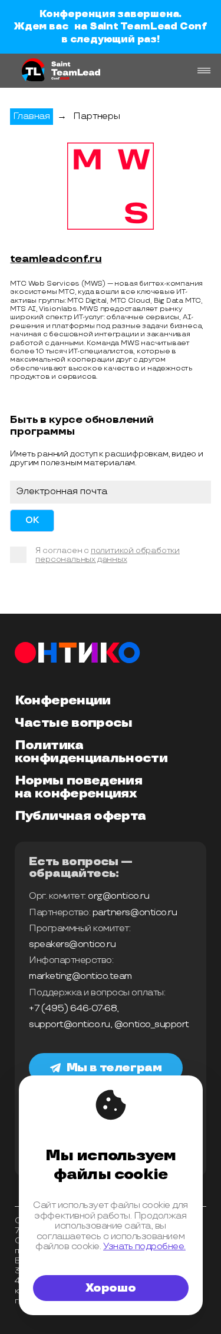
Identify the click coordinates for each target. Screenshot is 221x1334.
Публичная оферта (80, 816)
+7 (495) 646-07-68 (73, 1008)
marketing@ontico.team (80, 976)
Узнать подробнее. (144, 1246)
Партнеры (96, 116)
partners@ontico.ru (135, 912)
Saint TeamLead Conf (148, 26)
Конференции (63, 700)
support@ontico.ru (69, 1024)
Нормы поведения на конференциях (78, 787)
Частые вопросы (74, 723)
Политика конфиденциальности (91, 752)
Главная (31, 116)
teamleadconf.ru (55, 259)
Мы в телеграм (114, 1068)
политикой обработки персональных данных (107, 555)
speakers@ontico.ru (72, 944)
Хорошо (110, 1288)
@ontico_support (151, 1024)
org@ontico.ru (118, 896)
